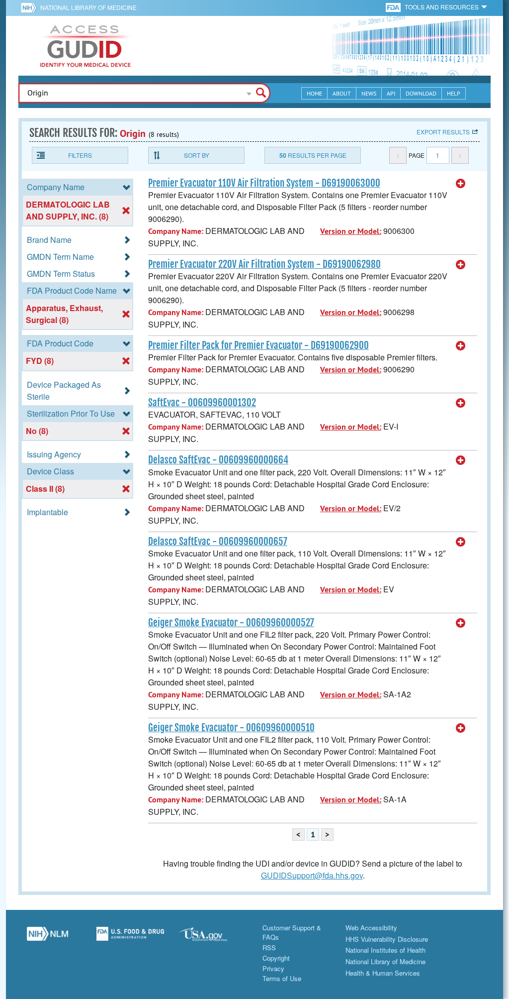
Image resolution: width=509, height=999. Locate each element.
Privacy (273, 968)
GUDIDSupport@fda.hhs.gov (312, 875)
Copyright (276, 958)
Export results (443, 131)
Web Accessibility (371, 927)
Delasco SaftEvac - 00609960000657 (217, 542)
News (368, 93)
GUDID (85, 46)
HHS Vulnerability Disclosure (386, 939)
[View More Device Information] (461, 184)
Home (314, 93)
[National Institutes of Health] (30, 7)
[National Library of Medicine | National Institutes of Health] (47, 938)
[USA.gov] (213, 938)
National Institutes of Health (385, 950)
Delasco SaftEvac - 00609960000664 (218, 460)
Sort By (196, 155)
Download (421, 93)
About (342, 93)
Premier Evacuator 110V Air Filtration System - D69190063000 (264, 183)
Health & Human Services (382, 973)
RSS (269, 947)
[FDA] (394, 6)
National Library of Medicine (88, 7)
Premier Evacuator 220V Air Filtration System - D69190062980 (264, 264)
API (391, 93)
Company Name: (175, 231)
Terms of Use (281, 978)
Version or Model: (350, 231)
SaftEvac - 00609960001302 (202, 403)
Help (453, 93)
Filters (80, 155)
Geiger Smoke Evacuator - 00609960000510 (231, 728)
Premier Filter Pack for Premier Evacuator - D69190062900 (258, 345)
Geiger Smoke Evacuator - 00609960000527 (231, 623)
